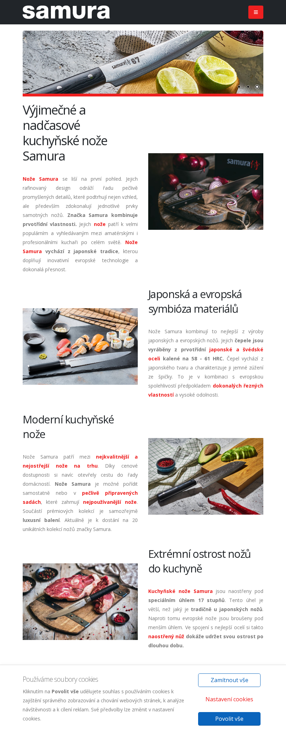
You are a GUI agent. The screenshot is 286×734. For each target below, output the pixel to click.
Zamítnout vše (229, 680)
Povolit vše (229, 719)
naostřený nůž (166, 636)
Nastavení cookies (229, 699)
